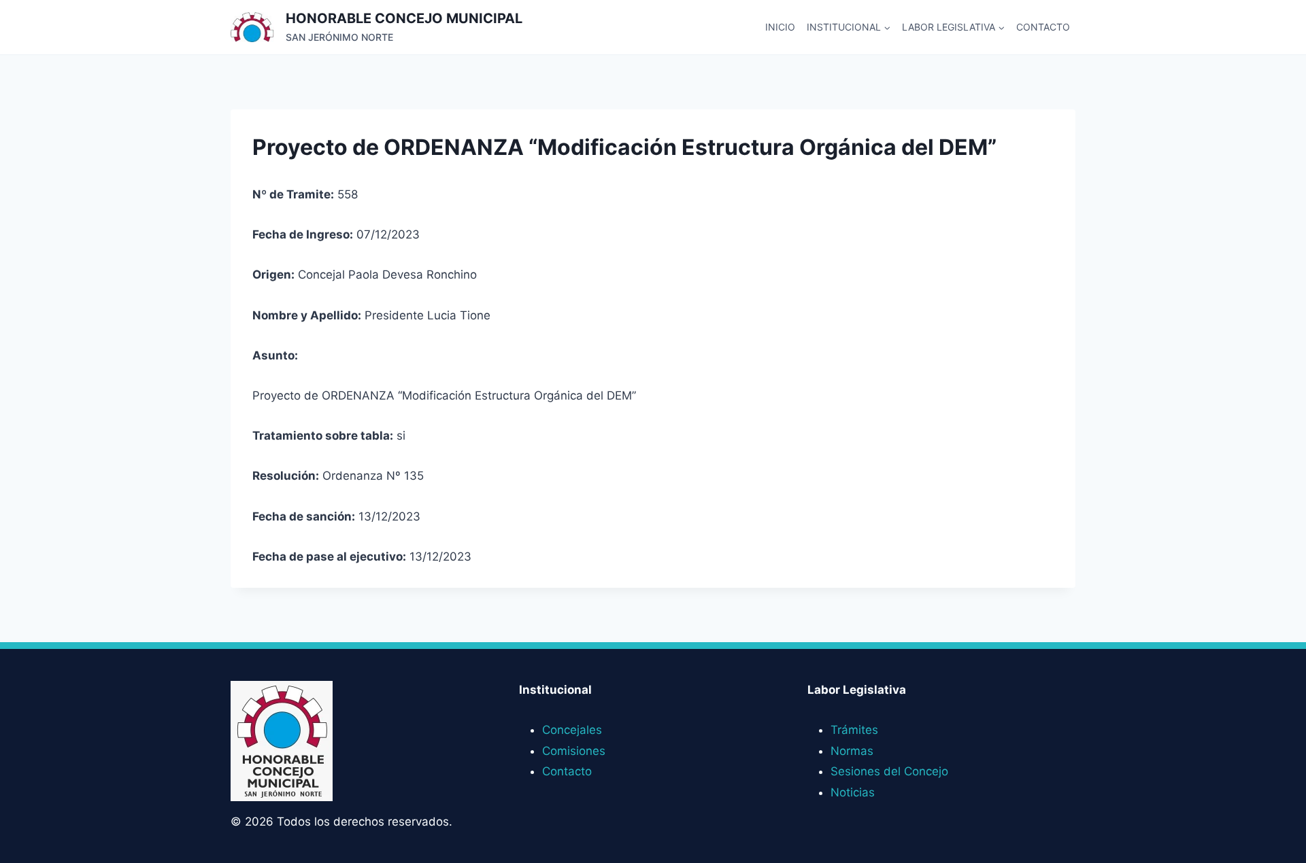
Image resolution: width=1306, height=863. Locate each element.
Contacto (1043, 27)
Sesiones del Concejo (889, 771)
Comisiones (573, 751)
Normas (852, 751)
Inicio (780, 27)
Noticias (853, 792)
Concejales (572, 730)
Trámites (854, 730)
